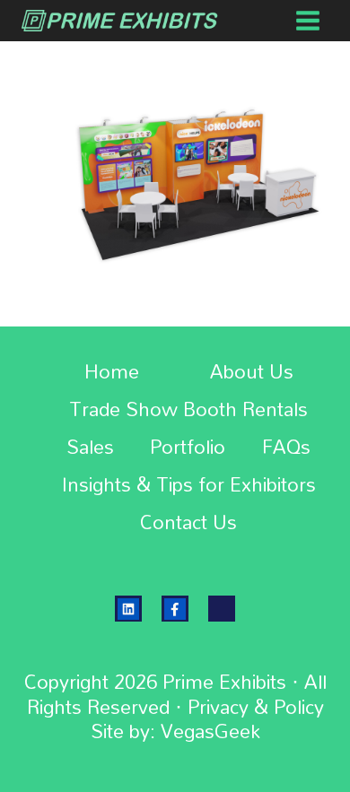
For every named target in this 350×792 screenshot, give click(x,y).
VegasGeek (210, 731)
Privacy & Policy (256, 707)
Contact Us (188, 523)
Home (111, 372)
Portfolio (187, 447)
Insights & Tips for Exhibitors (189, 485)
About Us (251, 372)
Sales (90, 447)
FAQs (286, 447)
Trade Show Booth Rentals (188, 410)
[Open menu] (307, 20)
